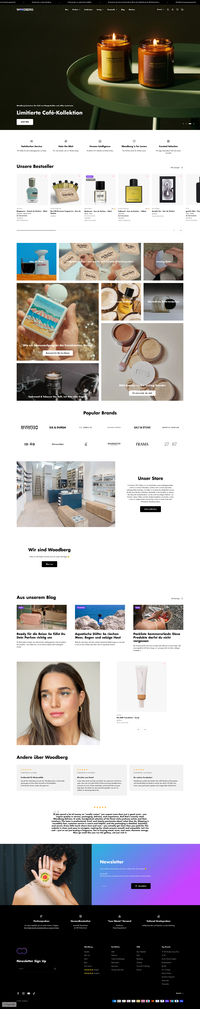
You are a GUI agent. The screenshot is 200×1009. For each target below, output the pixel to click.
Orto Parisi (19, 208)
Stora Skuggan (156, 208)
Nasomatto (165, 980)
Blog (123, 9)
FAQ (138, 955)
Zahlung (139, 962)
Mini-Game (88, 966)
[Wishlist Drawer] (177, 9)
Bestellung (140, 959)
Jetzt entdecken (150, 509)
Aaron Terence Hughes (169, 959)
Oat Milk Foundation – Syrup (128, 717)
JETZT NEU (25, 122)
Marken (132, 9)
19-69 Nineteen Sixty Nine (170, 952)
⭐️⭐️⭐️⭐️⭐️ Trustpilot (91, 973)
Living (99, 9)
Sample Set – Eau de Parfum (163, 211)
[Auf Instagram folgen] (23, 993)
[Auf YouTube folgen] (28, 993)
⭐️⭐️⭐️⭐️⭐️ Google (91, 969)
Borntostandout (166, 962)
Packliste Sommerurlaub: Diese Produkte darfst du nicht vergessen (156, 637)
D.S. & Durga (166, 969)
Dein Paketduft (141, 952)
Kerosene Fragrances (56, 208)
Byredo (164, 966)
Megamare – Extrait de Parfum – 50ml (32, 211)
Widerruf (114, 955)
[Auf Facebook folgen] (18, 993)
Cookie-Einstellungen (118, 959)
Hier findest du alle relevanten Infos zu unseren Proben (41, 928)
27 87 (164, 955)
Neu (66, 9)
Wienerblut (165, 984)
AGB (112, 952)
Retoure (139, 969)
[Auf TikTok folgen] (34, 993)
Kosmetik (111, 9)
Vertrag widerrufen (117, 969)
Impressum (114, 966)
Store (86, 959)
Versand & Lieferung (143, 966)
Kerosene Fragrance (168, 977)
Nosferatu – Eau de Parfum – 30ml (98, 211)
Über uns (49, 564)
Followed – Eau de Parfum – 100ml (132, 211)
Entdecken (88, 9)
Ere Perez (119, 715)
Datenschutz (115, 962)
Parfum (75, 9)
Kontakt (86, 952)
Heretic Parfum (88, 208)
